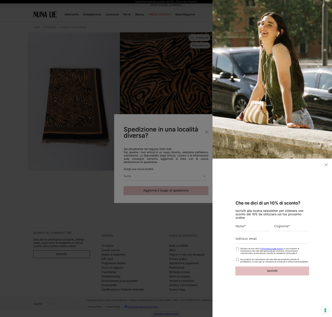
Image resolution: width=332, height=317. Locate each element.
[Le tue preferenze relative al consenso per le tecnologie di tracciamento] (325, 310)
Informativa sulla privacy (272, 248)
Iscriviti (272, 271)
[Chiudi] (326, 164)
